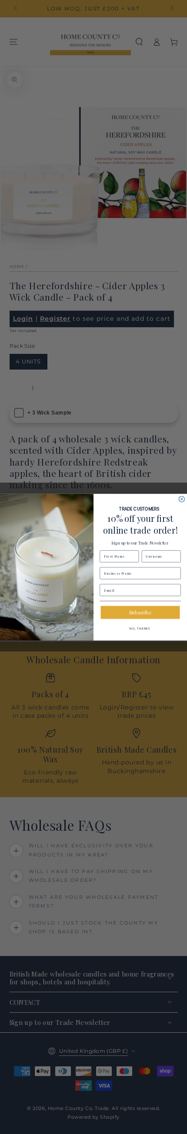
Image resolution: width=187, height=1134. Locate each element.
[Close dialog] (181, 499)
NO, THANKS (140, 628)
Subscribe (140, 612)
